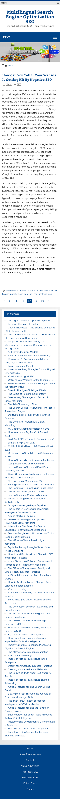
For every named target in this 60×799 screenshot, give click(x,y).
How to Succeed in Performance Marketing (31, 460)
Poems (30, 789)
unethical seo (45, 294)
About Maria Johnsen (30, 754)
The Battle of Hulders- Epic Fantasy (27, 394)
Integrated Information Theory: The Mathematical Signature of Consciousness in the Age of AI (28, 345)
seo (26, 294)
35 (17, 300)
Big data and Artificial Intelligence (25, 634)
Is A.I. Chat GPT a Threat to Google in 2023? (31, 439)
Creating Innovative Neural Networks (27, 669)
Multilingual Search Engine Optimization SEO (30, 16)
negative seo (16, 294)
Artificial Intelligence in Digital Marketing (29, 355)
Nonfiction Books (30, 778)
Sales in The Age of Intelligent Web (27, 390)
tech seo (33, 294)
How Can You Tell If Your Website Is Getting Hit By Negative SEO (29, 77)
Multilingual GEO (30, 772)
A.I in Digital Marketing (20, 655)
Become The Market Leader (23, 324)
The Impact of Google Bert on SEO (26, 491)
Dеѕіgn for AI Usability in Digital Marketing (30, 666)
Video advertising (17, 589)
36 (23, 300)
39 (42, 300)
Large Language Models (21, 366)
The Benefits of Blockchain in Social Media (30, 488)
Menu (4, 3)
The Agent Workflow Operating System (29, 320)
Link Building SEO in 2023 (21, 442)
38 (36, 300)
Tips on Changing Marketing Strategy (27, 495)
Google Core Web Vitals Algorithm (26, 463)
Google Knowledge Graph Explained (27, 505)
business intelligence (16, 290)
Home (30, 749)
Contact (30, 760)
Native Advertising (30, 766)
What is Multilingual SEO (21, 376)
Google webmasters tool (40, 290)
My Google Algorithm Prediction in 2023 (29, 428)
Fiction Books (30, 783)
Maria (9, 84)
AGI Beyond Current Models (23, 352)
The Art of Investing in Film (22, 404)
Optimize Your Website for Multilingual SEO (31, 380)
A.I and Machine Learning (21, 516)
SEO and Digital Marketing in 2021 (25, 481)
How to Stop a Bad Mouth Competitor (28, 728)
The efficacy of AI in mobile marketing (28, 652)
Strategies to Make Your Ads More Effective (31, 484)
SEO (19, 84)
